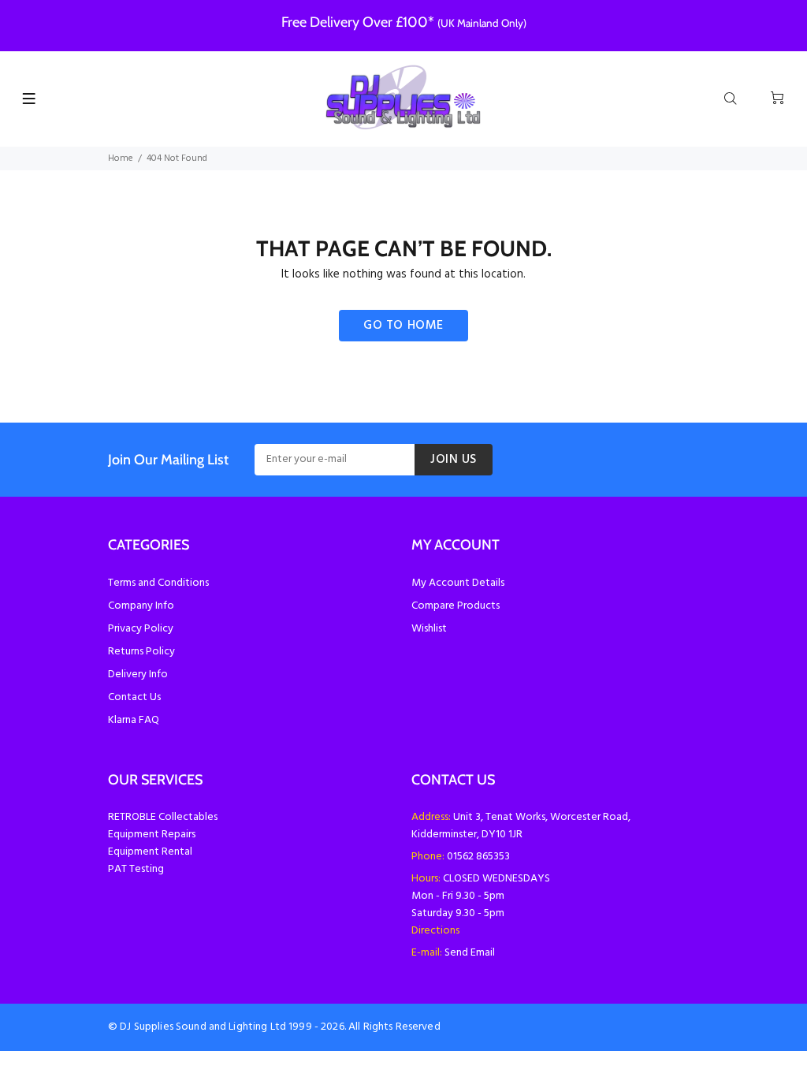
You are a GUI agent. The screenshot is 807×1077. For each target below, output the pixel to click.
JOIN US (453, 459)
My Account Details (457, 583)
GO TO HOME (403, 325)
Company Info (141, 606)
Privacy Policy (140, 629)
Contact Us (134, 697)
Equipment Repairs (151, 834)
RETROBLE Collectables (163, 817)
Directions (435, 931)
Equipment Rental (150, 852)
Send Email (469, 953)
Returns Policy (141, 652)
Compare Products (455, 606)
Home (120, 158)
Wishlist (429, 629)
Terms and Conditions (158, 583)
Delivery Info (138, 674)
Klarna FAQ (133, 720)
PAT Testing (136, 869)
